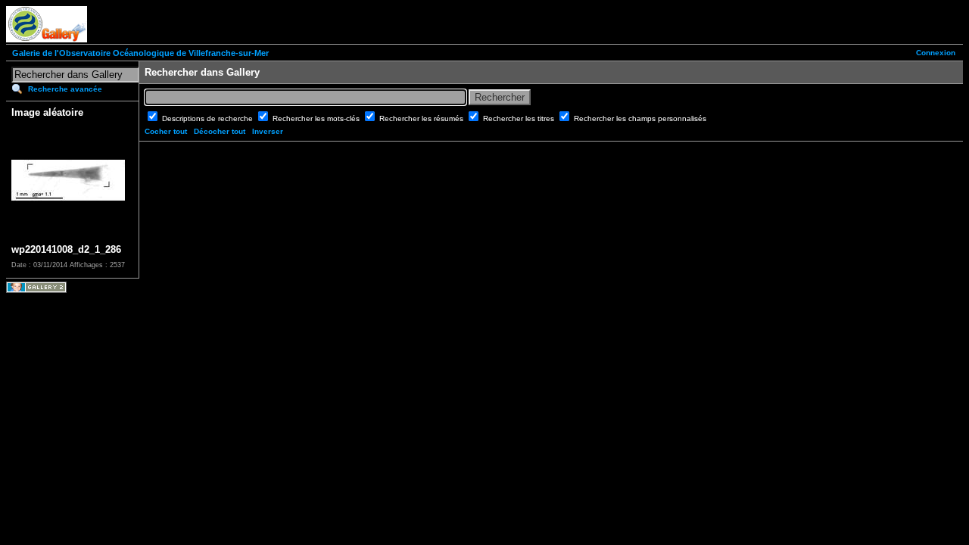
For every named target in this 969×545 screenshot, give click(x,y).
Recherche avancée (65, 89)
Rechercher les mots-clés (317, 118)
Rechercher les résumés (422, 118)
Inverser (267, 131)
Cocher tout (166, 131)
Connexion (935, 52)
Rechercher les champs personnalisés (640, 118)
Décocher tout (219, 131)
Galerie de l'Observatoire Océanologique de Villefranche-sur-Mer (140, 53)
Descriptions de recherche (208, 118)
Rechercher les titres (519, 118)
